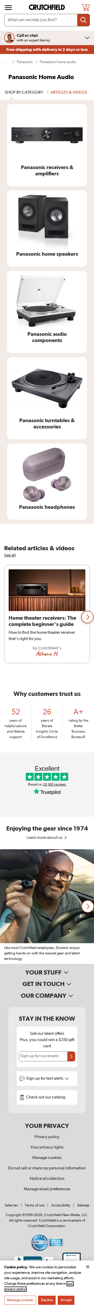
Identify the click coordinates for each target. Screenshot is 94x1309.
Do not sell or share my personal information (47, 1168)
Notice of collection (47, 1179)
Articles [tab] (69, 93)
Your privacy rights (47, 1147)
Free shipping (47, 49)
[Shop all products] (8, 7)
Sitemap (83, 1205)
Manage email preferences (47, 1189)
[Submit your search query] (83, 20)
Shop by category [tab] (24, 93)
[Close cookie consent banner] (88, 1267)
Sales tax (11, 1205)
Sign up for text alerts (45, 1079)
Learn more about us (45, 838)
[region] (47, 617)
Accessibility (60, 1205)
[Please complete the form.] (71, 1056)
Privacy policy (47, 1137)
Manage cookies (47, 1158)
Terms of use (34, 1205)
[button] (87, 617)
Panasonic (25, 62)
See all (10, 555)
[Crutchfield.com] (47, 7)
